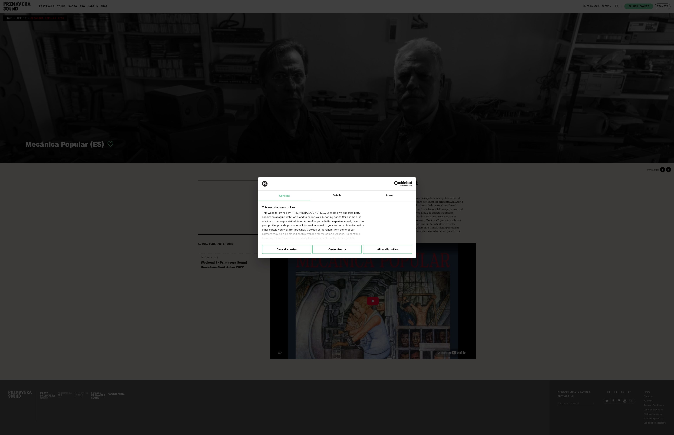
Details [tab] (337, 195)
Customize (335, 249)
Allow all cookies (387, 249)
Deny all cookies (287, 249)
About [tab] (390, 195)
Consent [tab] (284, 195)
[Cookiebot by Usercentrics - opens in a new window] (396, 183)
